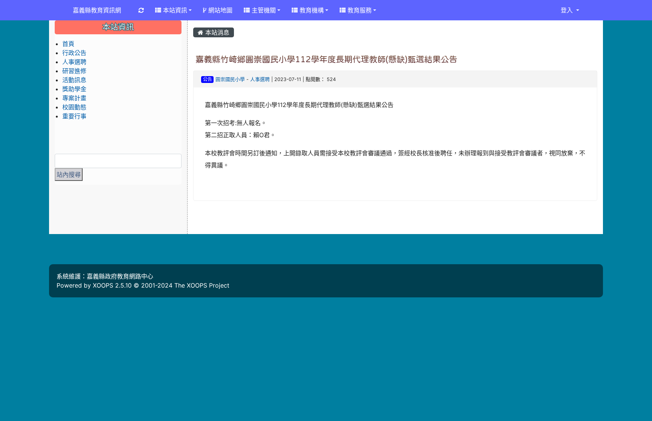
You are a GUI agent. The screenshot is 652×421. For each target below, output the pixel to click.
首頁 (68, 43)
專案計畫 (74, 98)
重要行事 (74, 116)
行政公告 (74, 53)
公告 (207, 79)
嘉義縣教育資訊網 (97, 10)
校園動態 (74, 107)
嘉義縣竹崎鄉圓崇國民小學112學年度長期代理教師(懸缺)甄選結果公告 (326, 59)
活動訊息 (74, 80)
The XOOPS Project (201, 285)
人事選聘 (260, 79)
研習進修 (74, 71)
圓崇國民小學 (230, 79)
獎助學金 (74, 89)
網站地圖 (219, 10)
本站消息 (216, 32)
